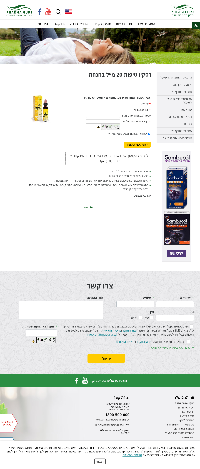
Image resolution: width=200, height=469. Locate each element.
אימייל (146, 298)
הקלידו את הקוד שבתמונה (37, 326)
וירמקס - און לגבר (182, 84)
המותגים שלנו (183, 397)
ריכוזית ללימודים (186, 407)
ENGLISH (42, 24)
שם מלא (185, 298)
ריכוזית (188, 124)
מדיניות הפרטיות (132, 455)
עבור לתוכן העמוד (100, 3)
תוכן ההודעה (95, 298)
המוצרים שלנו (146, 24)
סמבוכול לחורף (186, 420)
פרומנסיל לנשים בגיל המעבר (179, 100)
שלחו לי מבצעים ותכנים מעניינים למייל (127, 133)
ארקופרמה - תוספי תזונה (177, 138)
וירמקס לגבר (188, 411)
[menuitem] (146, 24)
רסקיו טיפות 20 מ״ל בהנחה (120, 74)
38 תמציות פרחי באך (183, 428)
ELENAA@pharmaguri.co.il (109, 425)
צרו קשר (59, 24)
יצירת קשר (122, 397)
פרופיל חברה (79, 24)
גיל (192, 312)
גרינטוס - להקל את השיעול (176, 77)
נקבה (134, 318)
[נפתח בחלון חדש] (39, 11)
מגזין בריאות (124, 24)
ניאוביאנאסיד (187, 437)
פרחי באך (186, 109)
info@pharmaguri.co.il (102, 334)
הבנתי (100, 461)
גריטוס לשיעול (187, 416)
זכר (147, 318)
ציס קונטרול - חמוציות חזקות (180, 424)
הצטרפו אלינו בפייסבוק (109, 380)
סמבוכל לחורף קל (181, 92)
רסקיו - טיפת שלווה (180, 117)
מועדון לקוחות (101, 24)
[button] (68, 11)
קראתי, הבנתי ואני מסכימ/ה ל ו (150, 342)
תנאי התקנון (130, 330)
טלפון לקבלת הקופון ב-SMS (136, 115)
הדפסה (86, 207)
